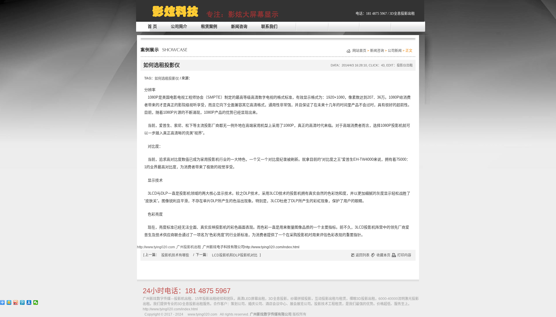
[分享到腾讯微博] (22, 302)
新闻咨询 (239, 26)
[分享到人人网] (29, 302)
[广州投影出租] (414, 8)
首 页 (152, 26)
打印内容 (404, 255)
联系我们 (269, 26)
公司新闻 (395, 51)
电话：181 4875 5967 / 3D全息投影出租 (385, 14)
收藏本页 (383, 255)
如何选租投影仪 (167, 78)
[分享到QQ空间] (9, 302)
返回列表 (363, 255)
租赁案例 (209, 26)
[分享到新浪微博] (15, 302)
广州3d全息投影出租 (197, 10)
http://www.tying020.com (156, 247)
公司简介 (179, 26)
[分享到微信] (35, 302)
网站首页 (359, 51)
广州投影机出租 (189, 247)
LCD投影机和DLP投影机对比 (234, 255)
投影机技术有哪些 (175, 255)
